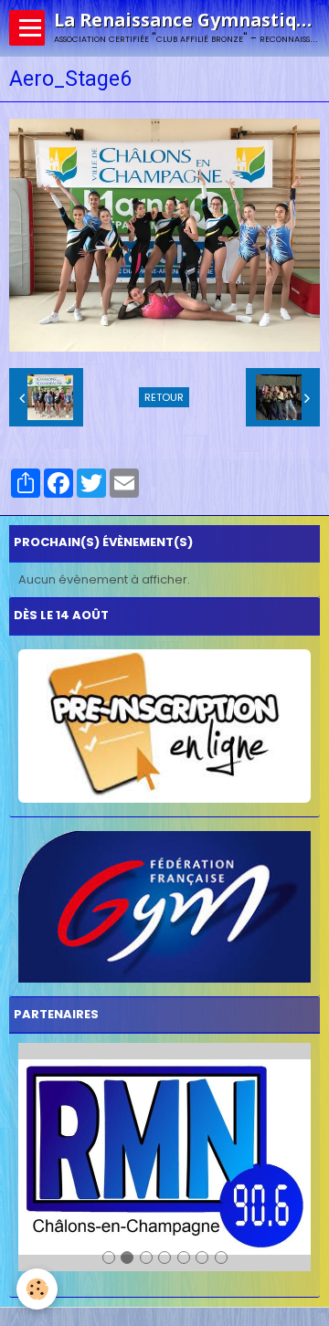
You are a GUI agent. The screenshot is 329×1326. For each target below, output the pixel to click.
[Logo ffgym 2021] (164, 906)
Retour (164, 397)
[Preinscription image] (164, 726)
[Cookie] (37, 1289)
